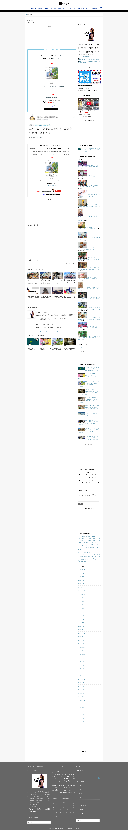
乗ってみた (87, 554)
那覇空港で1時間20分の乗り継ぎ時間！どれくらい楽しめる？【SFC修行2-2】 (92, 407)
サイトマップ (80, 789)
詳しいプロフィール (52, 324)
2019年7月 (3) (81, 689)
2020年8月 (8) (81, 643)
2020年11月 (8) (81, 633)
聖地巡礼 (82, 559)
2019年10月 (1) (81, 679)
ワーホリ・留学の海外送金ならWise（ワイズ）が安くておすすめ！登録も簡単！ (92, 150)
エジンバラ (87, 538)
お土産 (97, 536)
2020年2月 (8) (81, 665)
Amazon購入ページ (52, 88)
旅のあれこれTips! (61, 8)
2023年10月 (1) (81, 569)
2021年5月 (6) (81, 612)
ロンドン (96, 552)
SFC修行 (89, 536)
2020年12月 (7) (81, 629)
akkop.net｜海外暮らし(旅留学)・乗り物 (63, 828)
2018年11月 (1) (81, 703)
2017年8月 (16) (81, 718)
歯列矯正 (83, 556)
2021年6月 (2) (81, 608)
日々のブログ (97, 554)
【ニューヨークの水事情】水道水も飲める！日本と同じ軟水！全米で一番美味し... (89, 319)
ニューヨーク (65, 778)
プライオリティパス (91, 549)
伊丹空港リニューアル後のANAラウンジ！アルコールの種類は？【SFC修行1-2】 (89, 430)
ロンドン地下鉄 (68, 785)
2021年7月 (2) (81, 604)
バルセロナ (66, 781)
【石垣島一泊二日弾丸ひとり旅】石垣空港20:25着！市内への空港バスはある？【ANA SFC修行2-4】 (88, 392)
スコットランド (86, 542)
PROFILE (40, 8)
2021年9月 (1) (81, 597)
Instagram (54, 331)
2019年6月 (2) (81, 693)
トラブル (79, 801)
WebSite (43, 331)
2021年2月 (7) (81, 622)
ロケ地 (89, 552)
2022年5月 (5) (81, 583)
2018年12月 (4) (81, 700)
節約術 (64, 790)
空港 (89, 556)
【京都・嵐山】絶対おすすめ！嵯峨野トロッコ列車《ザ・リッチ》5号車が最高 (89, 259)
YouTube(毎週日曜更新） (42, 324)
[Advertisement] (51, 38)
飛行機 (85, 561)
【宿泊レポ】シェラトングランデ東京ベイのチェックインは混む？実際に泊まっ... (89, 309)
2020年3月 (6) (81, 661)
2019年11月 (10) (81, 675)
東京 (65, 787)
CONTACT (46, 8)
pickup (85, 536)
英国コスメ (86, 559)
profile (64, 11)
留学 (86, 556)
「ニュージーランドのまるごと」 (54, 154)
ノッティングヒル (84, 547)
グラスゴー (87, 540)
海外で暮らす (53, 8)
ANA (79, 536)
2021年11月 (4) (81, 590)
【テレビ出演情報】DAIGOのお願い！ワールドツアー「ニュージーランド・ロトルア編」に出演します (88, 376)
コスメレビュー (96, 540)
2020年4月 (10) (81, 658)
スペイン (94, 542)
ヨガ (80, 552)
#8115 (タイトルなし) (82, 770)
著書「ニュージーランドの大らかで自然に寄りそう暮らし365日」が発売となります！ (89, 384)
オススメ (94, 538)
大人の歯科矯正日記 (93, 8)
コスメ (92, 540)
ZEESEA (93, 536)
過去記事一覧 (33, 8)
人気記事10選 (80, 809)
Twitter (48, 331)
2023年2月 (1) (81, 573)
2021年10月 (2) (81, 594)
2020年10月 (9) (81, 636)
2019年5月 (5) (81, 696)
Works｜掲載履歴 (81, 781)
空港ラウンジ (94, 556)
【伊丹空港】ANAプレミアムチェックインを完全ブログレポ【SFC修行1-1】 (92, 438)
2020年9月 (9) (81, 640)
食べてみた (89, 561)
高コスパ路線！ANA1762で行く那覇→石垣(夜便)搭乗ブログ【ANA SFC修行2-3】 (89, 400)
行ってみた (94, 559)
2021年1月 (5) (81, 626)
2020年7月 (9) (81, 647)
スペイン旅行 (71, 776)
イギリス (79, 785)
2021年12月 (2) (81, 587)
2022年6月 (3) (81, 580)
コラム (72, 774)
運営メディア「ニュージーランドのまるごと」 (46, 326)
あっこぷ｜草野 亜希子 (41, 312)
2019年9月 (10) (81, 682)
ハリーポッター (91, 547)
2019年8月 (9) (81, 686)
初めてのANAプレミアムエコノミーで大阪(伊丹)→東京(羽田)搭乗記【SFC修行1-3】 (89, 422)
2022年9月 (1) (81, 576)
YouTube (60, 331)
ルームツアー (84, 552)
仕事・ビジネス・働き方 (82, 8)
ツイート (80, 347)
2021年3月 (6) (81, 619)
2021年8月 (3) (81, 601)
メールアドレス (81, 497)
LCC (81, 536)
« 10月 (83, 485)
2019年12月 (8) (81, 672)
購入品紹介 (64, 792)
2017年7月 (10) (81, 721)
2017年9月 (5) (81, 714)
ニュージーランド (87, 545)
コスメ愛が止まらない (72, 8)
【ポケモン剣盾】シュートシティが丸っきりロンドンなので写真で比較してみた (89, 328)
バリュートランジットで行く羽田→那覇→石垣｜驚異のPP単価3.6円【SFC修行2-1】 (89, 414)
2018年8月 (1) (81, 711)
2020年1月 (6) (81, 668)
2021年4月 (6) (81, 615)
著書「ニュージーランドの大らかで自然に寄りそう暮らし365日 (49, 327)
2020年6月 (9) (81, 650)
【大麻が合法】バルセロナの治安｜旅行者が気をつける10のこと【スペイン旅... (89, 338)
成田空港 (91, 554)
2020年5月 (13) (81, 654)
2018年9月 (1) (81, 707)
